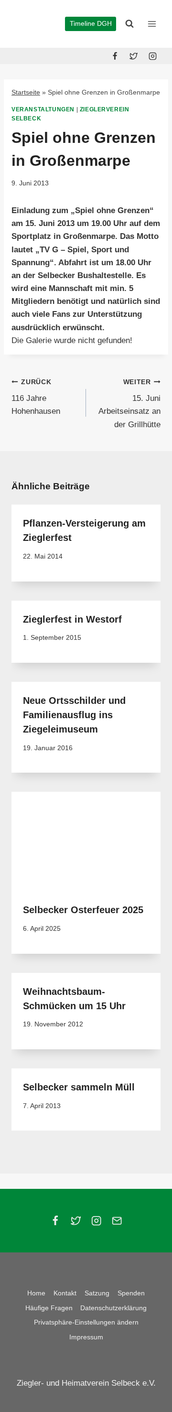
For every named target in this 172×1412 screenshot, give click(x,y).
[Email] (117, 1220)
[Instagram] (152, 56)
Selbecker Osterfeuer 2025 (83, 910)
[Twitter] (134, 56)
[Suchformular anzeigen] (129, 23)
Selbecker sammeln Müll (79, 1087)
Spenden (131, 1293)
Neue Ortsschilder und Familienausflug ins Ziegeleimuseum (74, 714)
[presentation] (86, 841)
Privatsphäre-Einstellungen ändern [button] (86, 1322)
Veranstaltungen (43, 109)
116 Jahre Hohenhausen (35, 397)
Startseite (25, 92)
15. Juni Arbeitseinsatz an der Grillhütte (129, 403)
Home (36, 1293)
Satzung (97, 1293)
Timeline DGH (91, 23)
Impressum (86, 1337)
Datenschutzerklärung (113, 1308)
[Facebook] (115, 56)
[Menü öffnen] (152, 23)
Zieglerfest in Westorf (72, 619)
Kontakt (65, 1293)
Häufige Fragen (49, 1308)
